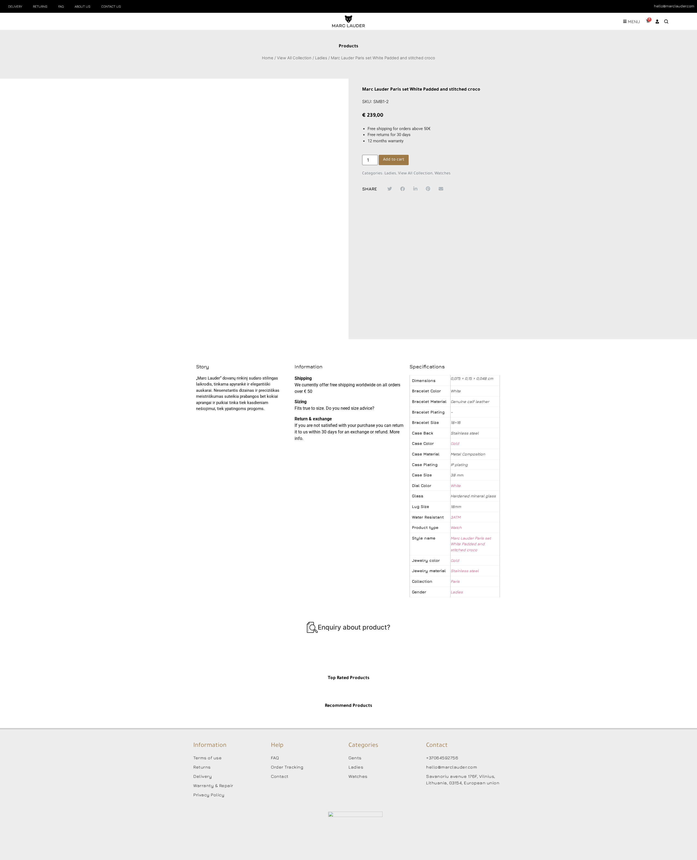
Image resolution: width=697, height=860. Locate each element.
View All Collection (294, 58)
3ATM (455, 517)
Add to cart (393, 160)
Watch (456, 527)
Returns (40, 6)
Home (267, 58)
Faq (61, 6)
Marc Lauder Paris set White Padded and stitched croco (471, 544)
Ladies (321, 58)
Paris (455, 581)
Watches (443, 174)
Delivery (15, 6)
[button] (390, 189)
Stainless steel (465, 570)
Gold (455, 443)
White (456, 485)
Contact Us (111, 6)
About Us (82, 6)
